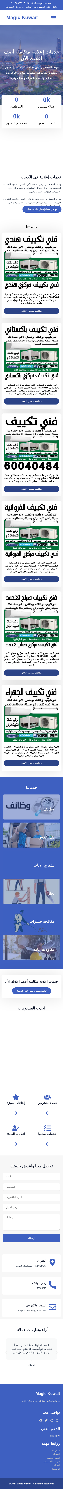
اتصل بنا (56, 1450)
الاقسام (56, 1454)
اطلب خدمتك (53, 1458)
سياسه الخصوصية (51, 1461)
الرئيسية (56, 1469)
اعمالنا (57, 1465)
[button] (53, 17)
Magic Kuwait (22, 17)
